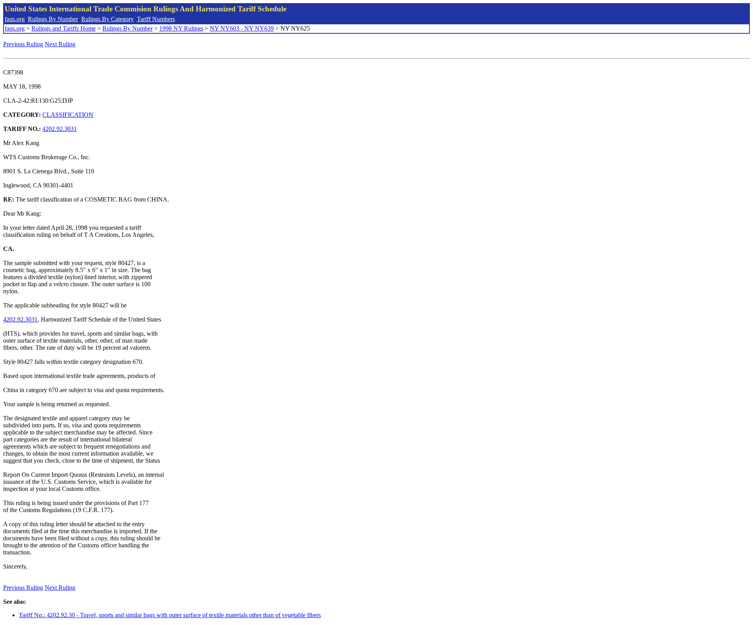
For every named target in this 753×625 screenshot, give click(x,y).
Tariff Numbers (156, 19)
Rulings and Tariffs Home (63, 28)
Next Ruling (60, 44)
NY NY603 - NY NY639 (242, 28)
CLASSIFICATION (67, 114)
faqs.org (15, 19)
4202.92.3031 (59, 128)
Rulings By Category (107, 19)
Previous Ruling (23, 44)
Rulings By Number (53, 19)
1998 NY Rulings (181, 28)
